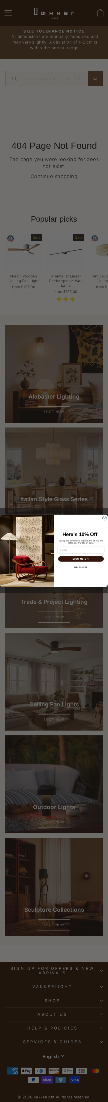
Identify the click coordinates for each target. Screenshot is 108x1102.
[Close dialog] (105, 518)
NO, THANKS (81, 567)
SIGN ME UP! (81, 559)
